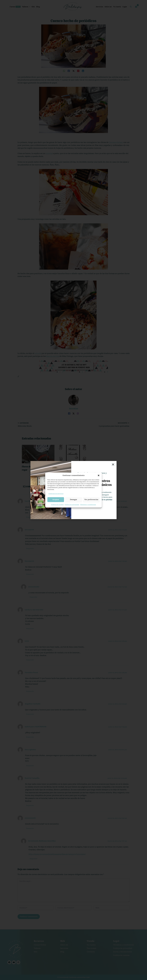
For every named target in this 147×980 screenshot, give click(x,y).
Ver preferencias (91, 500)
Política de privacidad (72, 504)
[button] (98, 475)
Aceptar (55, 500)
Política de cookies (57, 504)
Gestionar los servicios (55, 493)
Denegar (73, 500)
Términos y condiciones (88, 504)
